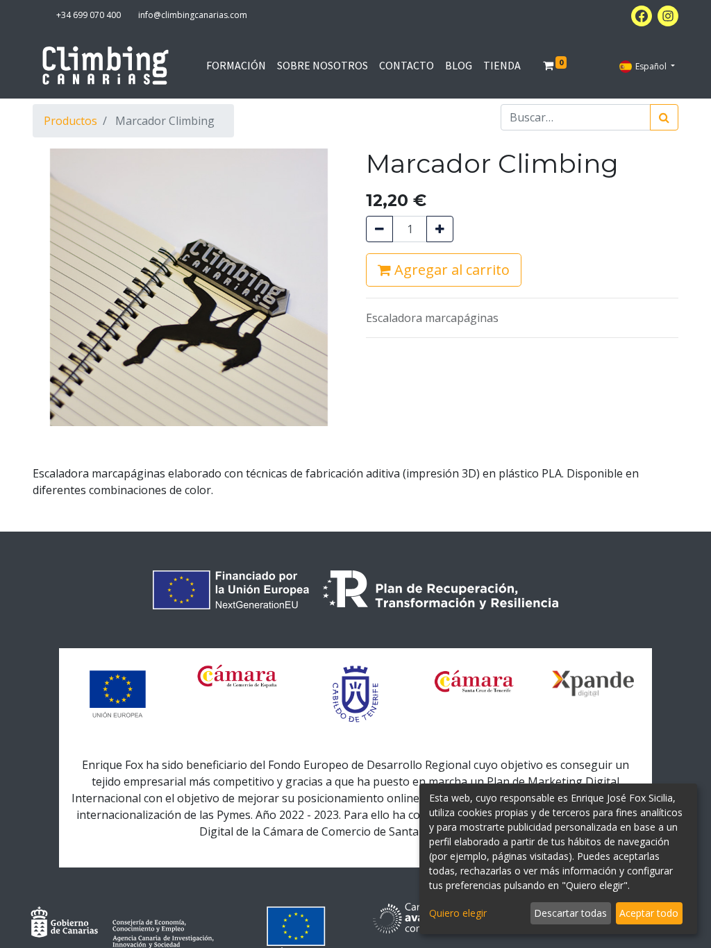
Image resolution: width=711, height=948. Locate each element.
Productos (70, 120)
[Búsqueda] (664, 117)
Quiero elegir (458, 913)
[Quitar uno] (379, 229)
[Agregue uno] (439, 229)
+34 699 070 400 (88, 15)
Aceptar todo (648, 913)
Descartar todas (570, 913)
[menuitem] (236, 65)
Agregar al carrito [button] (450, 269)
